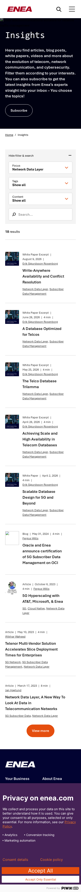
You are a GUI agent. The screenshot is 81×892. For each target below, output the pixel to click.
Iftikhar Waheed (15, 636)
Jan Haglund (13, 690)
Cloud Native (36, 608)
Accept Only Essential (40, 879)
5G (24, 608)
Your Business (17, 778)
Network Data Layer (35, 289)
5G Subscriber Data (18, 716)
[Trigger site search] (59, 9)
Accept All (40, 871)
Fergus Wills (30, 538)
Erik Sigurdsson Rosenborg (40, 263)
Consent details (15, 859)
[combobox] (40, 168)
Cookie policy (51, 859)
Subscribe (19, 110)
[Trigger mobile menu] (72, 9)
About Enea (52, 778)
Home (9, 135)
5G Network (13, 662)
